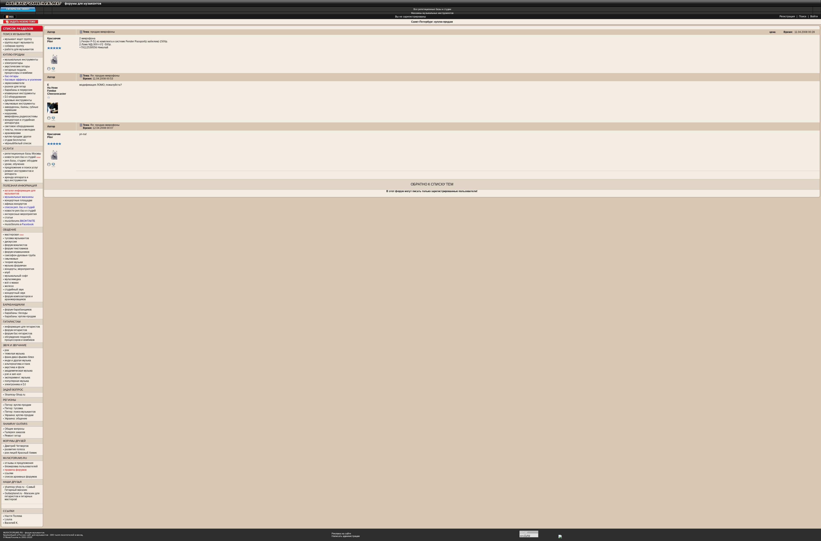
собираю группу (14, 45)
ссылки (9, 473)
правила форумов (16, 469)
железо (9, 286)
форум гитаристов (16, 330)
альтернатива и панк (17, 363)
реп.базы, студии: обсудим (21, 160)
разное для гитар (15, 86)
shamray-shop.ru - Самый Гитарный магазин (20, 488)
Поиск (802, 16)
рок (7, 350)
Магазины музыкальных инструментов (432, 13)
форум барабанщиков (18, 309)
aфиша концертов (16, 203)
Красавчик (54, 38)
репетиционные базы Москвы (23, 153)
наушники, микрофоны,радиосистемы (21, 115)
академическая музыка (18, 370)
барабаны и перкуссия (18, 89)
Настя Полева (13, 516)
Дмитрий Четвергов (16, 445)
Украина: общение (16, 418)
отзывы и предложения (19, 463)
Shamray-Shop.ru (15, 394)
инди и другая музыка (18, 360)
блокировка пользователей (21, 466)
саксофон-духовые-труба (20, 255)
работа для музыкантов (19, 49)
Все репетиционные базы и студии (432, 9)
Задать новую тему (20, 22)
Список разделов (18, 28)
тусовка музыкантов (17, 238)
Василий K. (11, 522)
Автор (51, 32)
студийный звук (14, 289)
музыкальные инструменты (21, 59)
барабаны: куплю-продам (20, 316)
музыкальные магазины (19, 197)
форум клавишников (17, 251)
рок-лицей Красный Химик (21, 452)
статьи (9, 217)
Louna (8, 519)
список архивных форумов (21, 476)
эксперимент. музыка (17, 377)
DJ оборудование (15, 96)
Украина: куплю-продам (19, 415)
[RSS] (9, 17)
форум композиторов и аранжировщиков (19, 298)
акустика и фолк (14, 367)
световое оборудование (19, 126)
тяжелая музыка (15, 353)
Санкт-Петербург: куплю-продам (432, 21)
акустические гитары (17, 66)
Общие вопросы (14, 428)
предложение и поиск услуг (21, 167)
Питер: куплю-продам (18, 404)
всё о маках (12, 282)
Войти (814, 16)
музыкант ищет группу (18, 39)
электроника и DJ (15, 384)
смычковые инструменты (20, 103)
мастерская (12, 234)
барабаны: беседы (16, 313)
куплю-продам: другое (18, 136)
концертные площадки (18, 200)
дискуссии (11, 241)
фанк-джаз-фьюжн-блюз (19, 357)
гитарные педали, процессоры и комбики (18, 71)
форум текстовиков (16, 248)
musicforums (20, 220)
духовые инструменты (18, 100)
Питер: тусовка (14, 408)
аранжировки (13, 133)
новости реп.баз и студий (20, 210)
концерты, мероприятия (19, 269)
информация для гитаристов (22, 326)
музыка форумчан (16, 265)
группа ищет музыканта (19, 42)
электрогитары (14, 63)
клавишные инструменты (20, 93)
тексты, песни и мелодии (20, 129)
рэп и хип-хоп (13, 374)
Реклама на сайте (341, 533)
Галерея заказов (15, 432)
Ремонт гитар (13, 435)
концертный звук (15, 292)
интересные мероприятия (21, 214)
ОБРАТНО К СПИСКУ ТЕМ (432, 184)
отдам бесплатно (15, 139)
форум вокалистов (16, 245)
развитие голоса (15, 449)
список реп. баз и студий (20, 207)
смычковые (11, 258)
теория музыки (14, 262)
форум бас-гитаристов (18, 333)
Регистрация (787, 16)
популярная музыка (17, 380)
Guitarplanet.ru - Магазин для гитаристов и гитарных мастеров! (22, 496)
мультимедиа (13, 279)
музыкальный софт (16, 275)
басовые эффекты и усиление (23, 79)
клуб (7, 272)
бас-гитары (11, 76)
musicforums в (19, 224)
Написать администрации (346, 536)
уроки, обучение (14, 164)
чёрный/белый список (18, 143)
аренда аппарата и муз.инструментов (16, 179)
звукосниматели (14, 83)
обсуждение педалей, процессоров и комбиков (19, 338)
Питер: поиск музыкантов (20, 411)
